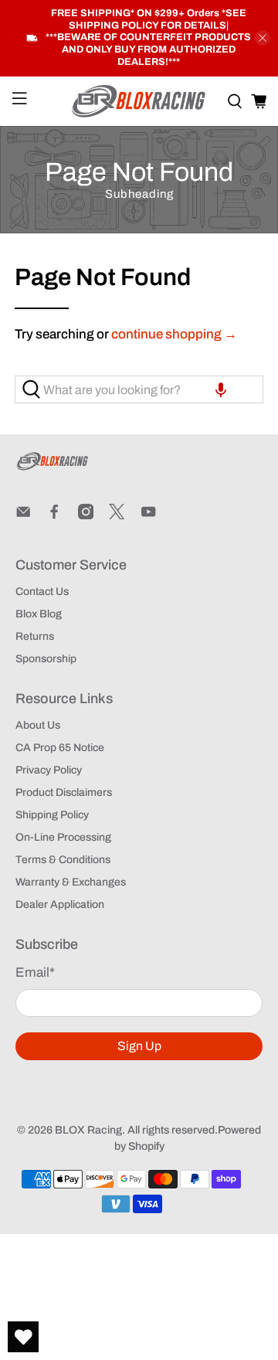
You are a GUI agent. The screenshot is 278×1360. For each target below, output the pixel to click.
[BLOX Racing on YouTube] (148, 516)
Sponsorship (45, 659)
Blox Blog (38, 614)
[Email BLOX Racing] (23, 516)
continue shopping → (174, 334)
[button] (221, 389)
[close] (262, 38)
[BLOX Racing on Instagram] (85, 516)
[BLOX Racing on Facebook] (54, 516)
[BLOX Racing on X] (116, 516)
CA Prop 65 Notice (59, 747)
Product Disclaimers (63, 792)
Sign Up (139, 1045)
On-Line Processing (63, 837)
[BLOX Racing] (139, 101)
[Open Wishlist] (23, 1336)
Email (35, 972)
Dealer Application (59, 904)
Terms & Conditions (62, 859)
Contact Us (42, 591)
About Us (37, 725)
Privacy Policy (48, 770)
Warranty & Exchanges (70, 882)
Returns (34, 636)
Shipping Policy (52, 815)
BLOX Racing (88, 1130)
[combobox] (139, 389)
